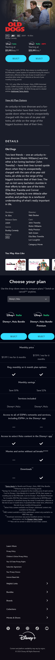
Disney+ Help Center (34, 519)
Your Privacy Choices (13, 572)
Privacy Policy (11, 551)
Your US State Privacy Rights (16, 562)
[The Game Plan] (15, 264)
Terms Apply (10, 486)
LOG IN (47, 5)
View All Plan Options (16, 100)
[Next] (50, 264)
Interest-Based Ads (12, 577)
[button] (27, 583)
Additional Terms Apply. (20, 91)
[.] (8, 628)
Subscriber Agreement (14, 567)
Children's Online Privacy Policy (17, 556)
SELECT (15, 58)
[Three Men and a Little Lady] (39, 264)
